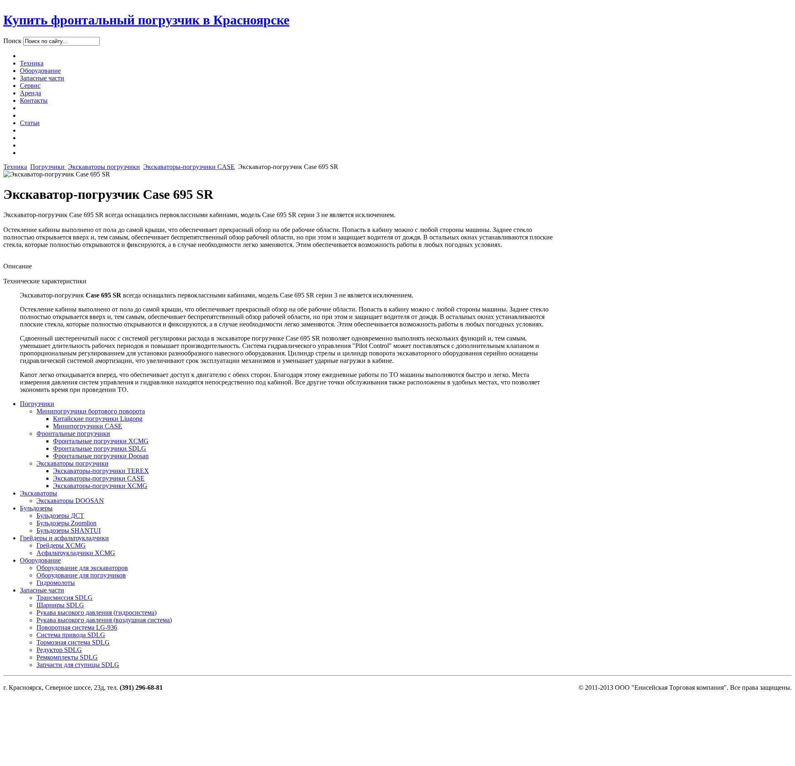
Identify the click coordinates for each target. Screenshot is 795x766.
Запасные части (42, 590)
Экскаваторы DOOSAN (70, 500)
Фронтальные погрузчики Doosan (101, 455)
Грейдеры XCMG (61, 545)
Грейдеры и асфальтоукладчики (64, 537)
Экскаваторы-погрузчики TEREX (101, 470)
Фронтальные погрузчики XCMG (101, 441)
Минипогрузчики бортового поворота (90, 411)
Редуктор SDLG (59, 649)
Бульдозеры (36, 508)
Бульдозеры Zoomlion (66, 523)
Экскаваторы (38, 493)
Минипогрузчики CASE (87, 426)
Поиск (13, 40)
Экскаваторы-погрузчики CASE (189, 166)
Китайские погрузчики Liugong (97, 418)
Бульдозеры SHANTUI (68, 530)
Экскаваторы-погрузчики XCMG (100, 485)
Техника (15, 166)
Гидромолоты (55, 582)
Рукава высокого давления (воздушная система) (104, 619)
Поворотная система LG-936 (76, 627)
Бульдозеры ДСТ (60, 515)
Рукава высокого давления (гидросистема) (96, 612)
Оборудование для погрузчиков (81, 575)
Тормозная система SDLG (73, 642)
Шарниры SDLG (60, 605)
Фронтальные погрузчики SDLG (99, 448)
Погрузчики (48, 166)
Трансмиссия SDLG (64, 597)
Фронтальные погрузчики (73, 433)
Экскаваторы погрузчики (104, 166)
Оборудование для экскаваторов (82, 567)
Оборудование (40, 560)
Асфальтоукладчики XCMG (75, 552)
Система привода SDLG (70, 634)
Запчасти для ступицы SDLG (77, 664)
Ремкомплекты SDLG (67, 657)
